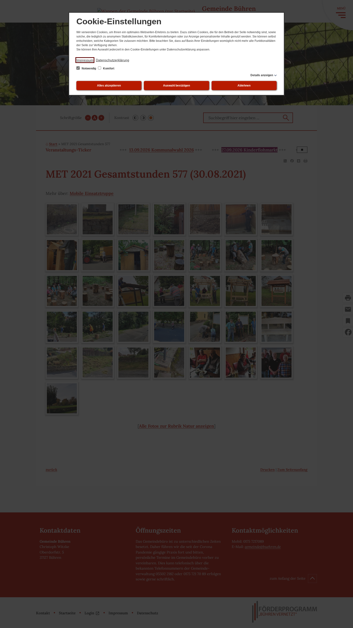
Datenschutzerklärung (112, 60)
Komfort (108, 68)
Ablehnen (243, 85)
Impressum (84, 60)
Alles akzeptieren (109, 85)
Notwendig (89, 68)
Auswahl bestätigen (176, 85)
